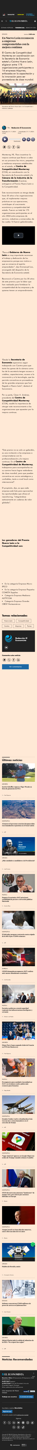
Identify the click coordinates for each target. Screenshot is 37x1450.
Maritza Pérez (7, 905)
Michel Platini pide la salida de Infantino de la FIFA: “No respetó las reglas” (18, 1341)
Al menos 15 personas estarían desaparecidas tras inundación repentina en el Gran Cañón (18, 825)
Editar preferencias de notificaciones (12, 1387)
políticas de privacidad (22, 1415)
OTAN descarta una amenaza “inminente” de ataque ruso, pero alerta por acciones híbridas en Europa (18, 1194)
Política (4, 895)
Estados (4, 34)
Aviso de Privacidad (17, 1383)
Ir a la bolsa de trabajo (26, 1396)
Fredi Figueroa (7, 795)
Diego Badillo (7, 1090)
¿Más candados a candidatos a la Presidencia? (18, 861)
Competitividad (23, 621)
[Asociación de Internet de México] (24, 1445)
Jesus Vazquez (7, 1311)
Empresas (5, 968)
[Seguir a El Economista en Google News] (14, 1427)
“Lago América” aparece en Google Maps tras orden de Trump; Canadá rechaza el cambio (18, 1157)
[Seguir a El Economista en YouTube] (18, 1423)
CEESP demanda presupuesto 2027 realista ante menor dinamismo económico (17, 972)
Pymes (29, 626)
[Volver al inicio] (18, 1374)
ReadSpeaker (17, 141)
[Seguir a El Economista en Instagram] (28, 1423)
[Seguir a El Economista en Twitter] (9, 1423)
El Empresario (26, 1378)
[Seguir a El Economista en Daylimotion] (32, 1423)
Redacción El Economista (21, 128)
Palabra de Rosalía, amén (11, 1267)
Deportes (5, 784)
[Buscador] (6, 21)
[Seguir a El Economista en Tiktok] (23, 1427)
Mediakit (12, 1381)
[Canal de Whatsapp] (32, 1244)
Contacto (16, 1385)
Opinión (4, 858)
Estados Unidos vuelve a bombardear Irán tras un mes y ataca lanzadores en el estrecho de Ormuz (17, 1121)
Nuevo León (8, 621)
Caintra (6, 626)
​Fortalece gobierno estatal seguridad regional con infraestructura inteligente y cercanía (17, 1010)
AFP (5, 832)
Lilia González (7, 979)
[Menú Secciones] (2, 21)
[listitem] (5, 139)
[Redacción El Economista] (4, 128)
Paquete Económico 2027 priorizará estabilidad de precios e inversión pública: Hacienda (17, 899)
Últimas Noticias (7, 27)
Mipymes (18, 626)
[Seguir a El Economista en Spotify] (23, 1423)
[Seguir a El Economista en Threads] (18, 1427)
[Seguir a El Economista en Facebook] (5, 1423)
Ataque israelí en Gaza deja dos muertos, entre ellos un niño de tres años (17, 1230)
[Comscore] (15, 1445)
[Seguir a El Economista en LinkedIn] (14, 1423)
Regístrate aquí (7, 1411)
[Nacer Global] (29, 1391)
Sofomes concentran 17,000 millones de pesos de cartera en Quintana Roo (16, 1304)
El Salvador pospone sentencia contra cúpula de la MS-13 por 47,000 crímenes (18, 935)
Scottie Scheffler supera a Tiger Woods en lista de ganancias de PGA (17, 788)
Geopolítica (6, 821)
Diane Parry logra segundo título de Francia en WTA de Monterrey (18, 1046)
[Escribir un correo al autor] (6, 647)
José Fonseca (7, 869)
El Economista (17, 1378)
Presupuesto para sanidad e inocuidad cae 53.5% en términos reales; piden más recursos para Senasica (17, 1084)
